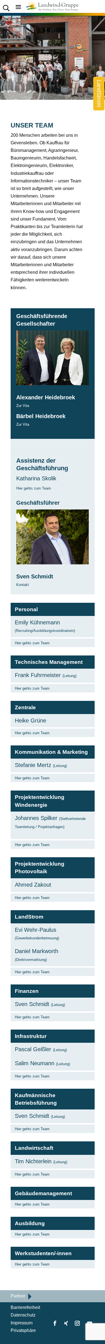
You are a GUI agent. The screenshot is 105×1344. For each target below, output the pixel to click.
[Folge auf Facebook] (55, 1323)
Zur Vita (22, 406)
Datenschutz (23, 1315)
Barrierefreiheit (25, 1307)
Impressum (21, 1322)
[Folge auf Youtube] (90, 1323)
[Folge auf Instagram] (77, 1323)
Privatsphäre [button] (23, 1330)
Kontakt (22, 585)
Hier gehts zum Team (33, 488)
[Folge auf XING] (66, 1323)
